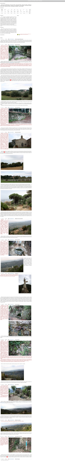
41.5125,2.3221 (12, 304)
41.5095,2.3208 (12, 273)
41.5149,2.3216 (12, 436)
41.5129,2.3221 (12, 339)
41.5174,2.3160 (12, 39)
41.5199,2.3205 (12, 44)
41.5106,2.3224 (12, 384)
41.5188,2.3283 (12, 107)
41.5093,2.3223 (12, 218)
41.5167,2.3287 (12, 132)
